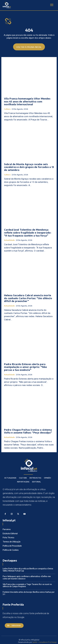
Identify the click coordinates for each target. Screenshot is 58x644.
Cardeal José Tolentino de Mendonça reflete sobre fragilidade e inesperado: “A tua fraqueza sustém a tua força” (27, 232)
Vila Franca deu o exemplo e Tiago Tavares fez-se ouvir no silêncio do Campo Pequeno (27, 585)
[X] (18, 514)
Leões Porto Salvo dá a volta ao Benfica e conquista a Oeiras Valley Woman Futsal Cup (28, 569)
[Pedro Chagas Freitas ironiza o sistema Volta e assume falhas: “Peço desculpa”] (29, 408)
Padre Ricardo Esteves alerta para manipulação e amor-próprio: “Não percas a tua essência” (25, 367)
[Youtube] (24, 514)
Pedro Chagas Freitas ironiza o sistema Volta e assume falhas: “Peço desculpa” (28, 431)
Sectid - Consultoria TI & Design (45, 642)
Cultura (7, 109)
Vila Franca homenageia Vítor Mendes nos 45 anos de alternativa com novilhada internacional (27, 101)
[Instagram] (11, 514)
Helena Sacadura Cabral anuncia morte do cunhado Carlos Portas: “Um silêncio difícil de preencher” (28, 298)
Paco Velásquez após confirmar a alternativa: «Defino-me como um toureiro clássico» (27, 577)
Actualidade (9, 240)
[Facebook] (5, 514)
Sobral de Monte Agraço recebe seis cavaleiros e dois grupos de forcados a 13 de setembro (29, 167)
